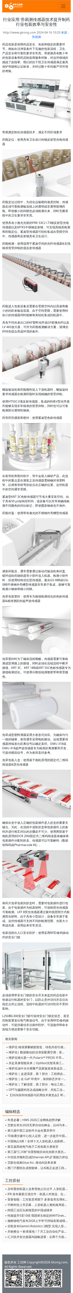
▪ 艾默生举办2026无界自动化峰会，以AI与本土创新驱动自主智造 (37, 1125)
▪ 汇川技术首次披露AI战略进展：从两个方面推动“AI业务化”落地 (37, 1237)
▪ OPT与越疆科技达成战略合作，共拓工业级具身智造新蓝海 (37, 1090)
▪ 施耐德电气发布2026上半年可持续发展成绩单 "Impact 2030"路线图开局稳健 (37, 1221)
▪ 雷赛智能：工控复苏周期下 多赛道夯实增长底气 (37, 1199)
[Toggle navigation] (63, 6)
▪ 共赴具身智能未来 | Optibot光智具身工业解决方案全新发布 (37, 1063)
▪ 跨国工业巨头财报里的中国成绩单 (28, 1210)
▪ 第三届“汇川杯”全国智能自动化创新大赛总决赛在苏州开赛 (37, 1152)
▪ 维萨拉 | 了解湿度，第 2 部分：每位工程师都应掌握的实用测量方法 (37, 1084)
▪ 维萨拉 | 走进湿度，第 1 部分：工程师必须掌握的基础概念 (37, 1074)
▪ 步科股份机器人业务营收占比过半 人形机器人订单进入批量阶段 (37, 1189)
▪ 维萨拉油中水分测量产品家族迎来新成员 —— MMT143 (37, 1068)
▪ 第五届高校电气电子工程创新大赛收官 (31, 1147)
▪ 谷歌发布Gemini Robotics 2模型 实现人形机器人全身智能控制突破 (37, 1226)
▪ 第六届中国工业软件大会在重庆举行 (30, 1130)
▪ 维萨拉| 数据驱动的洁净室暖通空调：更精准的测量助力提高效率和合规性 (37, 1052)
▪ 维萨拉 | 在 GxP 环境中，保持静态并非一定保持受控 (37, 1079)
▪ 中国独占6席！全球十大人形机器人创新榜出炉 (37, 1141)
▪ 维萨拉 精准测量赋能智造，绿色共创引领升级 (37, 1047)
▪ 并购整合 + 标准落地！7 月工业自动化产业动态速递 (37, 1231)
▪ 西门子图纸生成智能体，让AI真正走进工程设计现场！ (37, 1168)
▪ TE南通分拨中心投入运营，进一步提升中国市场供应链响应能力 (37, 1136)
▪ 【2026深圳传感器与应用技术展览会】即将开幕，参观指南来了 (37, 1095)
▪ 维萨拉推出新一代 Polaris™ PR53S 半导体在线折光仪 (37, 1058)
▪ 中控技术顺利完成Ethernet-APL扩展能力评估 (36, 1157)
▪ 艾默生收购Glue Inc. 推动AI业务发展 (30, 1162)
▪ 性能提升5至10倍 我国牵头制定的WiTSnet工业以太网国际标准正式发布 (37, 1215)
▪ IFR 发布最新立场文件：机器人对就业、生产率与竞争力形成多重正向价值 (37, 1194)
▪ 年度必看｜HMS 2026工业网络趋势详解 (33, 1120)
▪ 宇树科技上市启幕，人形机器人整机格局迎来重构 (37, 1205)
